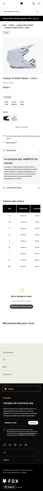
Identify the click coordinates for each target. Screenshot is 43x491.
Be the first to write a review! (21, 306)
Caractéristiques (14, 188)
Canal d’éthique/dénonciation (11, 472)
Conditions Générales (26, 470)
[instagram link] (10, 445)
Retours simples (10, 142)
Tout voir (36, 18)
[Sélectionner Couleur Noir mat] (6, 118)
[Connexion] (33, 3)
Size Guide (7, 97)
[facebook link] (15, 445)
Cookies (24, 472)
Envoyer (33, 423)
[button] (21, 389)
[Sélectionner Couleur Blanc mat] (14, 118)
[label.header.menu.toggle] (4, 3)
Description (11, 150)
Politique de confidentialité (11, 470)
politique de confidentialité (27, 433)
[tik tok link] (4, 445)
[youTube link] (25, 445)
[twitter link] (20, 445)
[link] (39, 3)
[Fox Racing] (21, 3)
